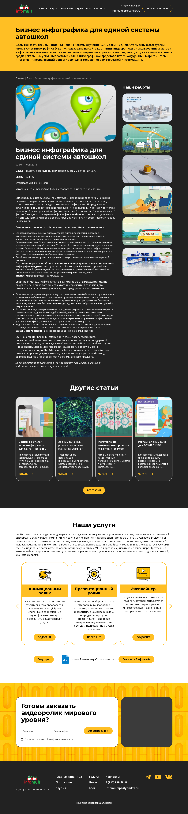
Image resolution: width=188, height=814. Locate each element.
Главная (42, 8)
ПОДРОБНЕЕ (44, 637)
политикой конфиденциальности (54, 739)
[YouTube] (158, 777)
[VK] (168, 777)
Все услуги (44, 659)
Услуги (53, 8)
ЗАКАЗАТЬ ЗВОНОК (157, 8)
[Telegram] (148, 777)
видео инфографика (52, 346)
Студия (79, 8)
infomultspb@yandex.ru (126, 10)
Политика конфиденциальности (94, 802)
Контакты (99, 8)
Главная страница (69, 777)
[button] (170, 606)
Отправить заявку (98, 730)
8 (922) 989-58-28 (130, 6)
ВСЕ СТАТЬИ (94, 490)
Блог (88, 8)
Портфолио (66, 8)
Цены (93, 782)
